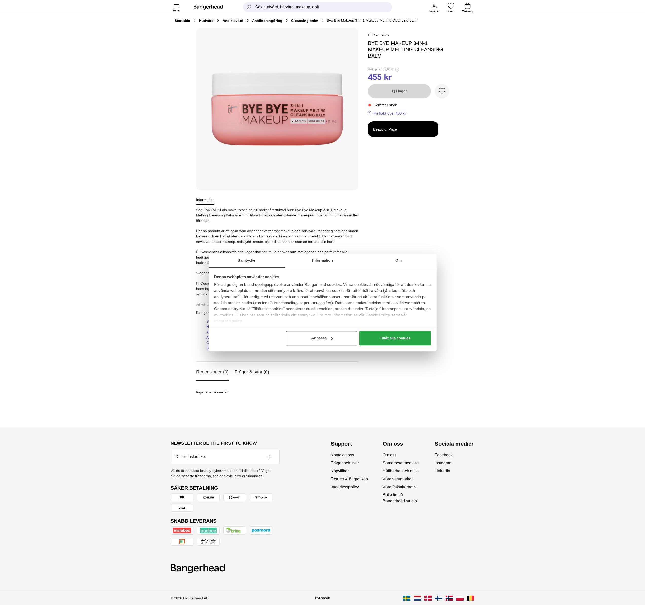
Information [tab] (322, 260)
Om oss (389, 455)
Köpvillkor (340, 471)
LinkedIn (442, 471)
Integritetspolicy (345, 487)
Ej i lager (399, 91)
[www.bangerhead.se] (406, 598)
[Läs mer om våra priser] (397, 70)
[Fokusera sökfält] (249, 7)
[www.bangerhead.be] (470, 598)
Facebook (444, 455)
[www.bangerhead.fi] (438, 598)
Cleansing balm (304, 21)
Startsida (182, 21)
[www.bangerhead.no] (449, 598)
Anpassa (319, 338)
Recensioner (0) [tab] (212, 371)
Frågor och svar (345, 463)
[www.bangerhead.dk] (428, 598)
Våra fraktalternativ (399, 487)
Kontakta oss (342, 455)
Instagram (443, 463)
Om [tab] (398, 260)
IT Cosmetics (378, 35)
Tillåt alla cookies (395, 338)
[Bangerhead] (212, 7)
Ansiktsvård (233, 21)
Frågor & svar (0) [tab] (252, 371)
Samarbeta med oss (401, 463)
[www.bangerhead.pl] (460, 598)
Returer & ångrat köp (349, 479)
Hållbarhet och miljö (401, 471)
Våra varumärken (398, 479)
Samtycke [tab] (246, 260)
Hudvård (206, 21)
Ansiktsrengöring (267, 21)
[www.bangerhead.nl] (417, 598)
